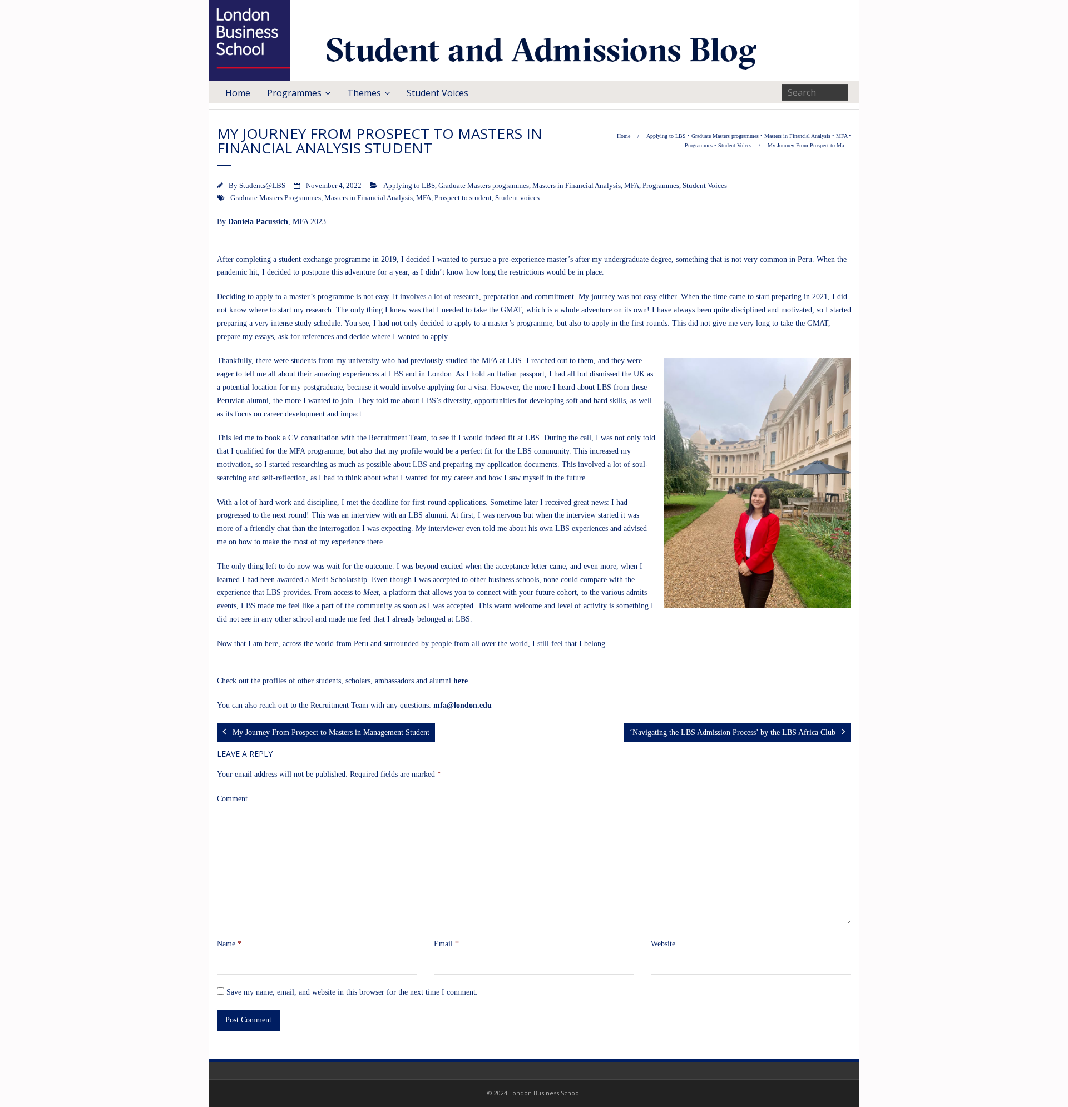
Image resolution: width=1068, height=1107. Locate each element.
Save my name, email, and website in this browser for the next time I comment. (352, 992)
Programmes (294, 93)
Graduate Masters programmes (725, 136)
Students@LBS (262, 186)
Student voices (517, 198)
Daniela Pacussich (258, 221)
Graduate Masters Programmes (275, 198)
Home (237, 93)
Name (229, 944)
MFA (841, 136)
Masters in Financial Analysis (797, 136)
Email (446, 944)
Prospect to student (463, 198)
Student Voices (437, 93)
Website (663, 944)
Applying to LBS (666, 136)
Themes (364, 93)
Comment (232, 799)
